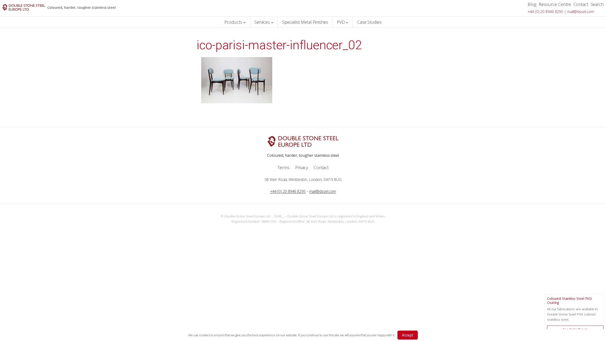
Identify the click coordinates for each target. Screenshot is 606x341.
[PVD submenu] (347, 22)
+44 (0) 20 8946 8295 (545, 11)
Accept (407, 335)
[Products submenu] (244, 22)
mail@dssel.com (580, 11)
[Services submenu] (272, 22)
